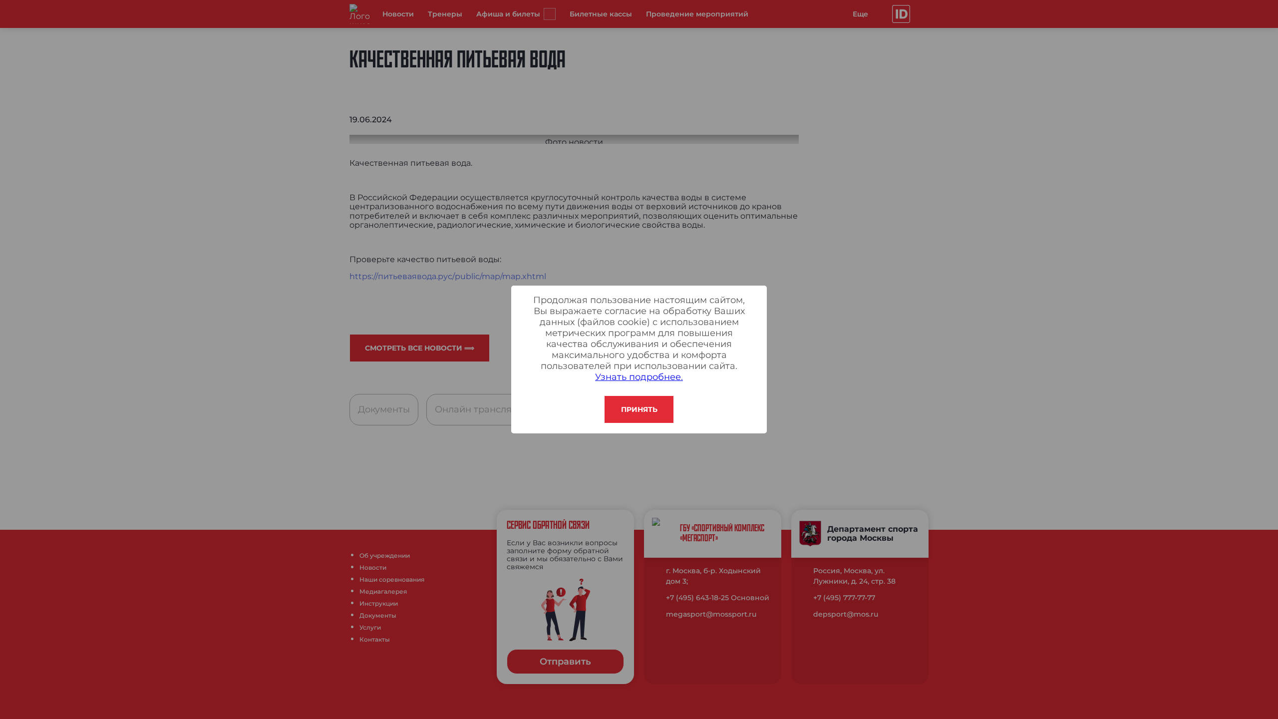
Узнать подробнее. (639, 376)
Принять (639, 409)
